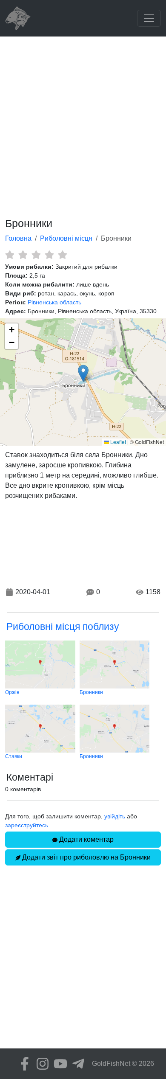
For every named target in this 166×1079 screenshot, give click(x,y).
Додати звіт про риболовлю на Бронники (85, 857)
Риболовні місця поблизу (62, 626)
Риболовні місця (66, 238)
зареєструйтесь (26, 825)
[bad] (9, 254)
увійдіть (114, 816)
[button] (83, 373)
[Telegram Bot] (76, 1064)
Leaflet (117, 441)
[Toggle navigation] (149, 18)
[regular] (35, 254)
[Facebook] (22, 1064)
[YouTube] (58, 1064)
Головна (18, 238)
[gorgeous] (62, 254)
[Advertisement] (83, 123)
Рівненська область (54, 302)
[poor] (22, 254)
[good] (49, 254)
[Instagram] (40, 1064)
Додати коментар (85, 839)
